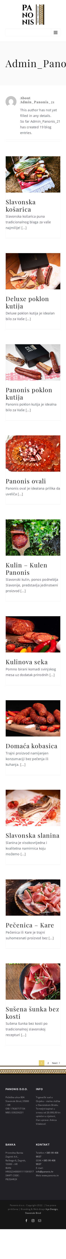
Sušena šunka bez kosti (32, 1012)
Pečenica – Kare (30, 925)
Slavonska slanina (33, 835)
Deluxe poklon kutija (27, 302)
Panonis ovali (26, 481)
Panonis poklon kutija (29, 393)
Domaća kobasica (32, 746)
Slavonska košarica (21, 205)
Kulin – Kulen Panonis (26, 568)
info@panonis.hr (44, 1171)
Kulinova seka (27, 662)
